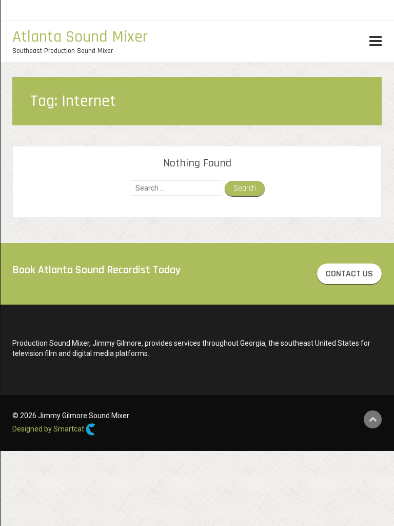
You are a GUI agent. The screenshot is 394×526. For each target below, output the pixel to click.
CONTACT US (349, 273)
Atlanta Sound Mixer (80, 36)
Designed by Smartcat (49, 429)
